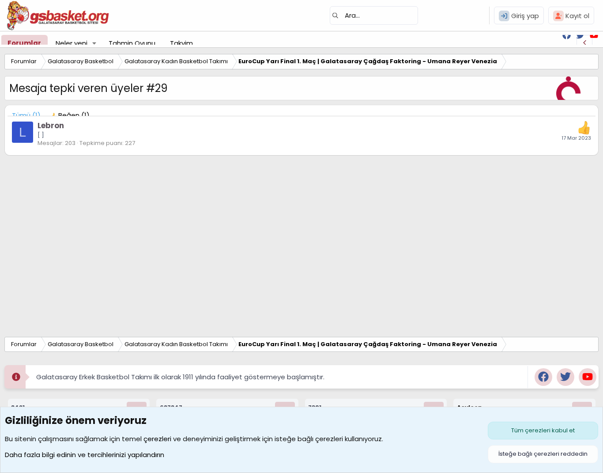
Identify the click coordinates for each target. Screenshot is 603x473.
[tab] (69, 115)
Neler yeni (71, 43)
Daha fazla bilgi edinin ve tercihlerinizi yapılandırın (84, 454)
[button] (94, 43)
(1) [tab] (26, 115)
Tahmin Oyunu (132, 43)
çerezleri (157, 438)
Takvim (181, 43)
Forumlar (24, 43)
